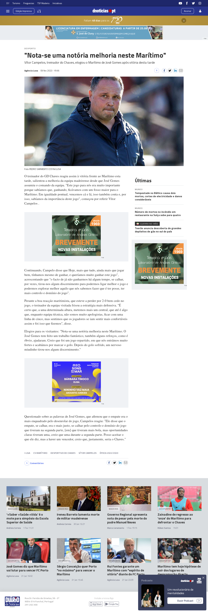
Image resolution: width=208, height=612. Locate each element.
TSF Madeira (43, 3)
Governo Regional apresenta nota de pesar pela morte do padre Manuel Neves (127, 518)
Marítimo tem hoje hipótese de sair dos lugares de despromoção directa (179, 570)
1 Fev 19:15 (132, 528)
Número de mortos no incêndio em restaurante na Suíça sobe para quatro (158, 213)
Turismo (16, 3)
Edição (24, 11)
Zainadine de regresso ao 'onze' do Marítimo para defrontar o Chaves (175, 518)
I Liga (27, 453)
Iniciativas (57, 3)
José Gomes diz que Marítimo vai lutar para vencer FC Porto (27, 568)
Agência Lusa (12, 576)
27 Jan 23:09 (127, 579)
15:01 (175, 528)
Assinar (187, 11)
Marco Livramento (115, 528)
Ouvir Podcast (185, 601)
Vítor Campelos (88, 453)
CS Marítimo (40, 453)
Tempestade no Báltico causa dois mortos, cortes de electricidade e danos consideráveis (158, 196)
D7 (7, 3)
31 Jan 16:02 (26, 576)
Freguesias (28, 3)
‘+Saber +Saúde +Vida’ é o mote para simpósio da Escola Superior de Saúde (27, 518)
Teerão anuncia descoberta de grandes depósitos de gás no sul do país (158, 229)
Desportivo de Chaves (63, 453)
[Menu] (8, 11)
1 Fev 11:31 (28, 528)
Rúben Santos (164, 528)
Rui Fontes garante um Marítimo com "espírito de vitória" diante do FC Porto (126, 570)
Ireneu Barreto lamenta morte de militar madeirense (78, 516)
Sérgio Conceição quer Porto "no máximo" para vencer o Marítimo (77, 570)
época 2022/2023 (109, 453)
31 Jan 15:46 (77, 579)
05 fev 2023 (49, 70)
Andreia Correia (13, 528)
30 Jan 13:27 (79, 524)
